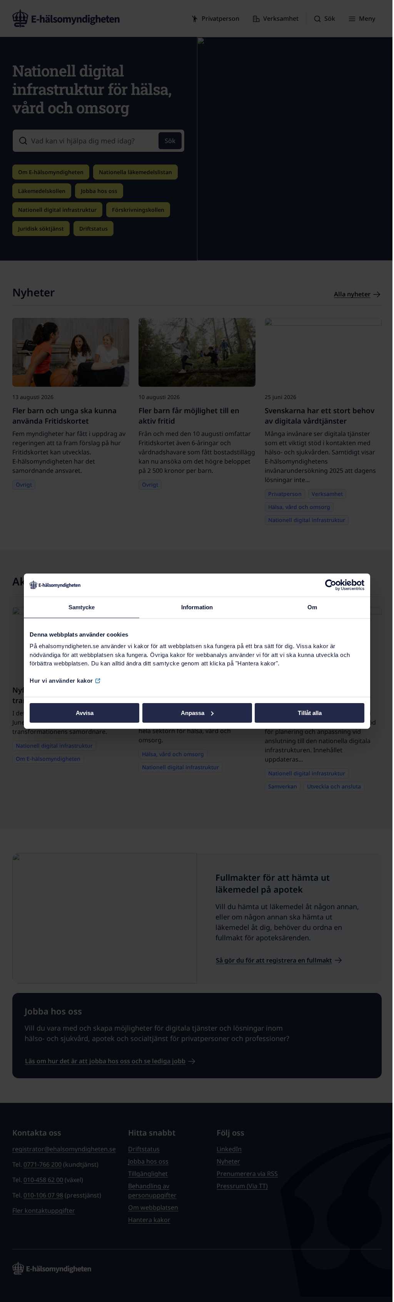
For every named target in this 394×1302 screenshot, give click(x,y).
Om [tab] (312, 607)
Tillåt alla (310, 712)
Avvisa (84, 712)
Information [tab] (197, 607)
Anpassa (192, 712)
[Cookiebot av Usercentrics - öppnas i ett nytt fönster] (330, 584)
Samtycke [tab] (81, 607)
